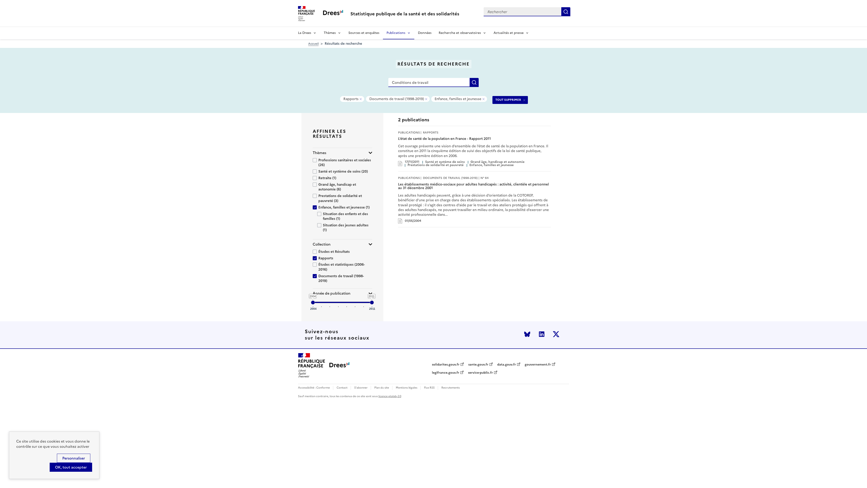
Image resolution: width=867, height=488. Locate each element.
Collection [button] (322, 244)
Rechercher (565, 11)
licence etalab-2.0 (389, 396)
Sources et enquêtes (363, 32)
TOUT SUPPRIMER (508, 100)
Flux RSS (429, 388)
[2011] (372, 302)
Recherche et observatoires (460, 32)
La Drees (304, 32)
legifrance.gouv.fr (445, 373)
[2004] (313, 302)
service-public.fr (480, 373)
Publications (396, 32)
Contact (342, 388)
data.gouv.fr (506, 364)
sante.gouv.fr (478, 364)
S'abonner (361, 388)
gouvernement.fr (538, 364)
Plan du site (381, 388)
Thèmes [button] (319, 152)
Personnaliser (73, 458)
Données (424, 32)
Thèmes (330, 32)
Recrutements (450, 388)
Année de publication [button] (331, 293)
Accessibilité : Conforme (314, 388)
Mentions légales (406, 388)
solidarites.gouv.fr (445, 364)
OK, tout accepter (71, 467)
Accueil (313, 44)
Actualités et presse (509, 32)
